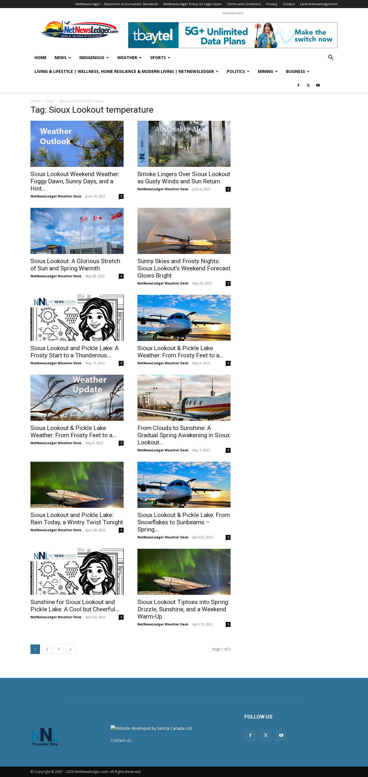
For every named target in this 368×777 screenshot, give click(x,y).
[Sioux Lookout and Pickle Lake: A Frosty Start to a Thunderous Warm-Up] (77, 318)
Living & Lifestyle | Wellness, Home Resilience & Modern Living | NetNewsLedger (124, 71)
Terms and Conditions (244, 4)
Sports (158, 57)
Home (40, 57)
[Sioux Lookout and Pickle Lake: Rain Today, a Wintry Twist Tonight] (77, 485)
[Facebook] (298, 85)
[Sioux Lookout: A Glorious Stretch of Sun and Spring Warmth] (77, 231)
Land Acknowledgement (319, 4)
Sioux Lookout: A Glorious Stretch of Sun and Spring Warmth (75, 265)
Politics (236, 71)
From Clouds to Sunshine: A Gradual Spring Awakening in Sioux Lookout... (183, 435)
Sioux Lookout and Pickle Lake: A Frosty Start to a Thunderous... (74, 352)
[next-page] (71, 649)
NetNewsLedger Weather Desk (55, 196)
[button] (331, 58)
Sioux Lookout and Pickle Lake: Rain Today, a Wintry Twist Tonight (76, 519)
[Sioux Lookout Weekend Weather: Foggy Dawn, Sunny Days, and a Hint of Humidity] (77, 144)
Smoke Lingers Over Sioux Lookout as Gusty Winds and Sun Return (183, 178)
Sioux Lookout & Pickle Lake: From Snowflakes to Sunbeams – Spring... (183, 522)
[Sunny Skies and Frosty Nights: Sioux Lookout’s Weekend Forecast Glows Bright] (184, 231)
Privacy (271, 4)
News (60, 57)
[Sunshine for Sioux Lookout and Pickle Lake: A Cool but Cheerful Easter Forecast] (77, 572)
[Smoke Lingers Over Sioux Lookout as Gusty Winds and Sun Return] (184, 144)
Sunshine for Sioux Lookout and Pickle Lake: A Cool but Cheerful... (75, 606)
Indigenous (91, 57)
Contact (289, 4)
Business (295, 71)
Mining (265, 71)
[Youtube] (318, 85)
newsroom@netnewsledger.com (163, 740)
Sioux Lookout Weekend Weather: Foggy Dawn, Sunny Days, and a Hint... (74, 181)
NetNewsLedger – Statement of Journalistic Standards (117, 4)
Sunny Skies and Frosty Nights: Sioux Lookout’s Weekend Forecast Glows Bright (184, 268)
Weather (127, 57)
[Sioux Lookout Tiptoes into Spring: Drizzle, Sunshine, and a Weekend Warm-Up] (184, 572)
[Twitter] (308, 85)
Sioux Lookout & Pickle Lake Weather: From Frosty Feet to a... (180, 352)
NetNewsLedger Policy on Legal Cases (192, 4)
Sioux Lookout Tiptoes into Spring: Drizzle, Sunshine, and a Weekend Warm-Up (183, 609)
